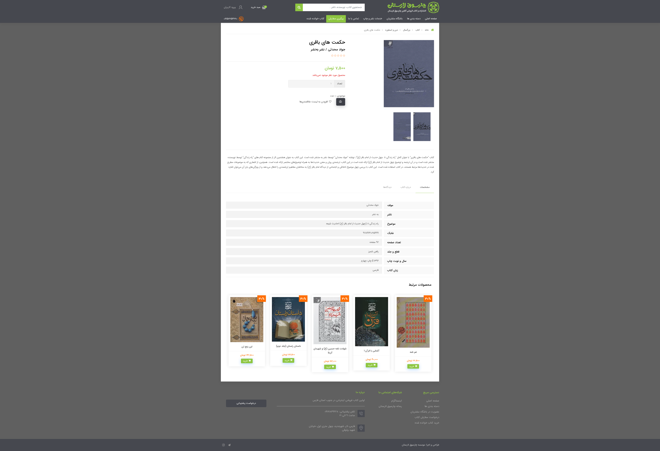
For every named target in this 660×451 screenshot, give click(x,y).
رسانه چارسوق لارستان (390, 406)
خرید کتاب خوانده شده (427, 423)
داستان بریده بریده (246, 338)
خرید (412, 365)
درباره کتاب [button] (405, 187)
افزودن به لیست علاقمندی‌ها (313, 102)
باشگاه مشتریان (395, 19)
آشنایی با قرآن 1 (413, 351)
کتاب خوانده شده (315, 19)
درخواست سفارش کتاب (427, 417)
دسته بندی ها (414, 19)
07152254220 (231, 19)
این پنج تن (288, 346)
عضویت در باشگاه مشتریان (424, 412)
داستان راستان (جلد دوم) (330, 346)
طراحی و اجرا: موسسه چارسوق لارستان (420, 445)
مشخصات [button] (425, 187)
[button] (258, 7)
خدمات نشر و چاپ (372, 19)
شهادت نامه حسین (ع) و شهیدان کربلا (371, 350)
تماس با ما (353, 19)
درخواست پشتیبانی (246, 403)
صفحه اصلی (431, 19)
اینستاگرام (396, 401)
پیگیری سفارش (336, 19)
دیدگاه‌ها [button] (387, 187)
